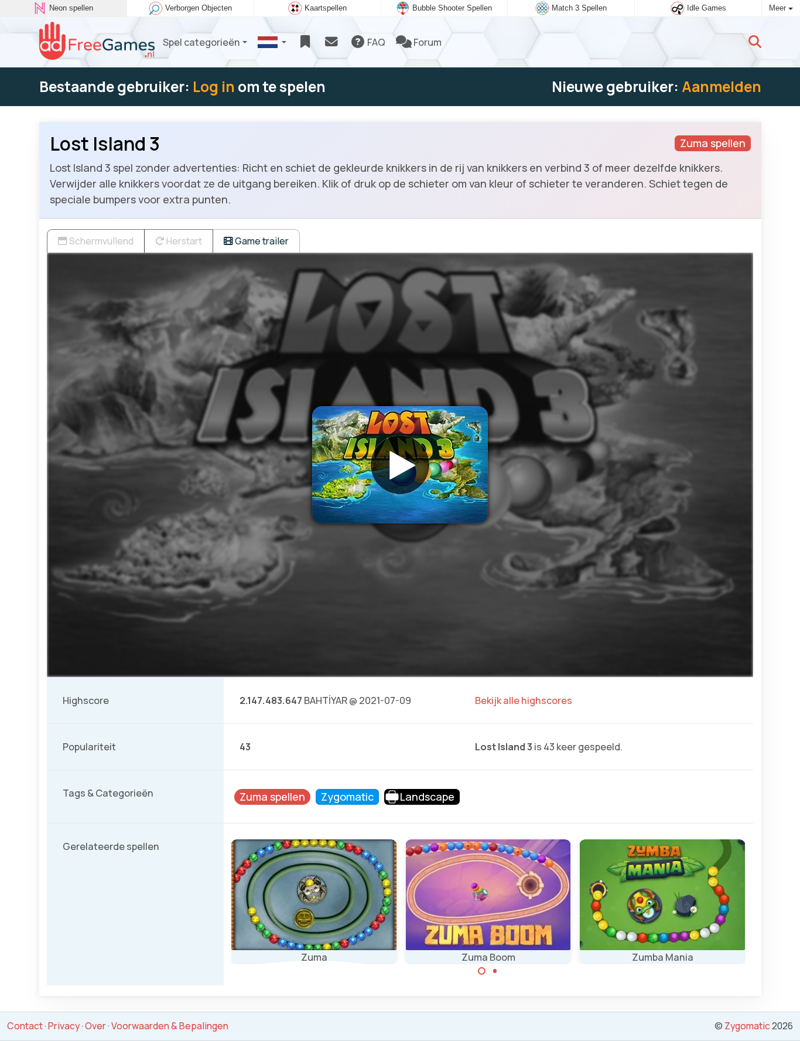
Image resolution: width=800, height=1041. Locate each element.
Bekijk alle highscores (523, 700)
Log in (214, 86)
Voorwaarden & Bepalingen (169, 1025)
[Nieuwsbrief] (331, 42)
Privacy (64, 1025)
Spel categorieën (201, 42)
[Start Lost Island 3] (400, 465)
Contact (25, 1025)
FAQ (375, 42)
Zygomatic (747, 1025)
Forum (427, 42)
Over (95, 1025)
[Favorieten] (305, 42)
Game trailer (261, 240)
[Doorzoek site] (754, 42)
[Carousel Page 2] (495, 971)
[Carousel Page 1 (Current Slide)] (482, 971)
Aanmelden (721, 86)
